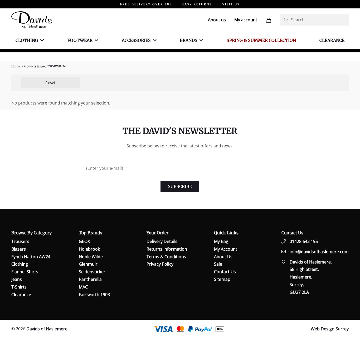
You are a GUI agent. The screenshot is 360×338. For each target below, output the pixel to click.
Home (15, 66)
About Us (223, 257)
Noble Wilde (91, 257)
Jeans (16, 279)
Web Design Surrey (330, 329)
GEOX (84, 241)
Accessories (136, 40)
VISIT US (231, 4)
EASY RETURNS (197, 4)
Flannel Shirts (24, 272)
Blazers (18, 249)
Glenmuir (88, 264)
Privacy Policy (160, 264)
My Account (225, 249)
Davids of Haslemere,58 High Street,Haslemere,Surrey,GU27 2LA (311, 277)
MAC (83, 287)
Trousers (20, 241)
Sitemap (222, 279)
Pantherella (90, 279)
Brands (188, 40)
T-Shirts (19, 287)
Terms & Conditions (166, 257)
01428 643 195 (304, 241)
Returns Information (167, 249)
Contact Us (225, 272)
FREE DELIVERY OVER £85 (146, 4)
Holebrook (89, 249)
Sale (218, 264)
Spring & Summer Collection (261, 40)
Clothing (27, 40)
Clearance (331, 40)
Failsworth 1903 (94, 294)
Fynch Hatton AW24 (30, 257)
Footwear (80, 40)
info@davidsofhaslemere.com (319, 252)
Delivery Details (162, 241)
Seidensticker (92, 272)
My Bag (221, 241)
